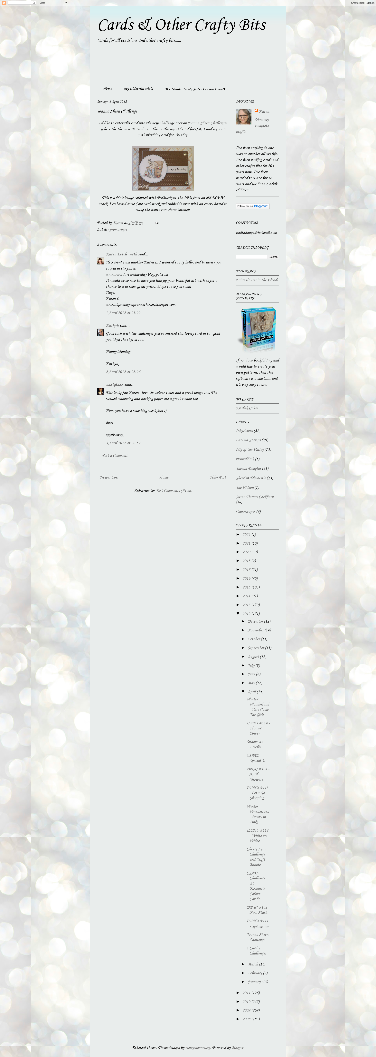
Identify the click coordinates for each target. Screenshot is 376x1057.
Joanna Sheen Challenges (207, 123)
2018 (246, 561)
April (252, 692)
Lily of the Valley (250, 450)
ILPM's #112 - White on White (257, 835)
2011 (246, 993)
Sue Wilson (245, 487)
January (254, 982)
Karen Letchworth (121, 254)
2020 (246, 552)
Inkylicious (244, 431)
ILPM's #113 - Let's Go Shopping (257, 793)
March (253, 964)
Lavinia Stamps (248, 440)
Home (107, 89)
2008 (246, 1019)
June (252, 674)
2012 (246, 614)
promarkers (118, 229)
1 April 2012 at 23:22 (123, 313)
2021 (246, 543)
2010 (246, 1002)
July (251, 665)
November (256, 630)
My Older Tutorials (138, 89)
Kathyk (112, 325)
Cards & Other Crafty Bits (181, 25)
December (256, 621)
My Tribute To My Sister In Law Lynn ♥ (195, 89)
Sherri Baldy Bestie (251, 478)
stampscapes (245, 511)
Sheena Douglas (248, 468)
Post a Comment (114, 455)
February (255, 973)
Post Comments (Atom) (174, 491)
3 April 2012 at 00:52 (123, 443)
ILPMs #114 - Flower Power (258, 728)
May (252, 683)
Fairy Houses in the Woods (257, 280)
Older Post (217, 477)
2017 (246, 570)
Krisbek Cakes (247, 408)
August (254, 657)
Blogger (237, 1048)
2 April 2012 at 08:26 (123, 372)
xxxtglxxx (114, 384)
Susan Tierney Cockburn (255, 497)
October (254, 639)
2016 (246, 578)
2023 (246, 534)
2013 (246, 605)
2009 (246, 1010)
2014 (246, 596)
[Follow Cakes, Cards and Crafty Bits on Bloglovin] (253, 208)
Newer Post (109, 477)
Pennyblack (245, 459)
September (256, 648)
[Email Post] (156, 223)
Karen (264, 111)
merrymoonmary (197, 1048)
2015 (246, 587)
